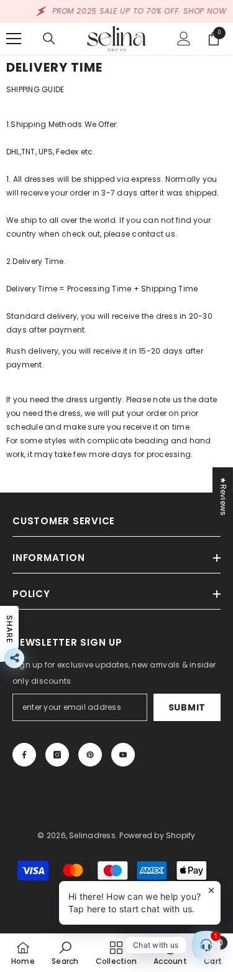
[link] (65, 953)
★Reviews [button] (223, 496)
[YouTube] (123, 755)
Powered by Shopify (157, 835)
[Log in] (184, 38)
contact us (153, 234)
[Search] (49, 38)
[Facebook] (24, 755)
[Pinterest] (90, 755)
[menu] (13, 38)
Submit (187, 707)
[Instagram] (57, 755)
